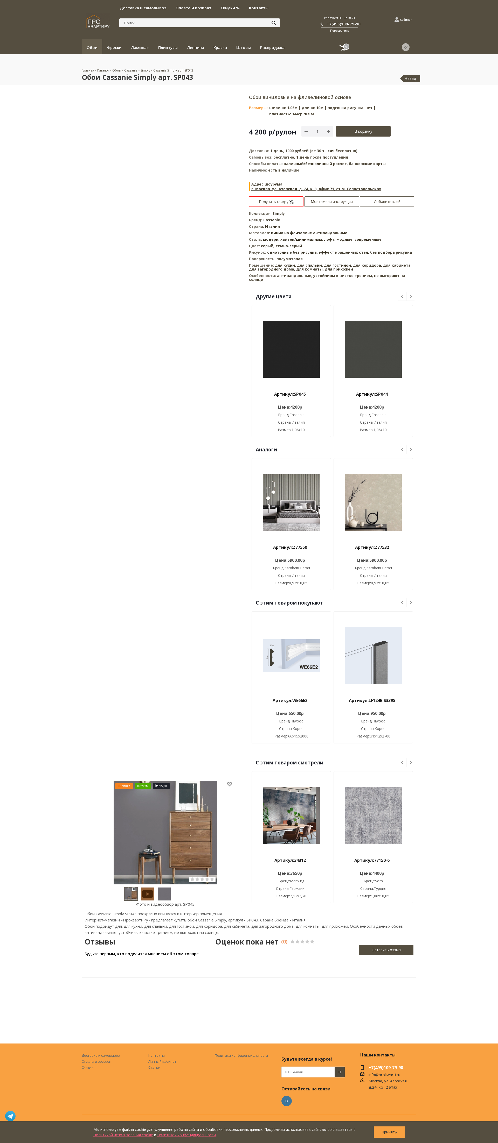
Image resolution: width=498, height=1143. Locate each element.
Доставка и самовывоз (101, 1055)
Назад (410, 78)
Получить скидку (274, 201)
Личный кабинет (162, 1061)
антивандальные (330, 232)
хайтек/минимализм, (302, 239)
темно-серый (288, 245)
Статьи (154, 1067)
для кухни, (285, 265)
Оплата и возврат (97, 1061)
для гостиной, (338, 265)
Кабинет (406, 20)
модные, (345, 239)
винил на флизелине (291, 232)
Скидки (88, 1067)
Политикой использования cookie (123, 1134)
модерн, (271, 239)
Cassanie (271, 219)
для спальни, (310, 265)
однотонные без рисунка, (293, 252)
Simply (279, 213)
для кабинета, (397, 265)
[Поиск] (273, 22)
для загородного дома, (272, 269)
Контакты (156, 1055)
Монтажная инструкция (332, 201)
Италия (272, 226)
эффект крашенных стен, (344, 252)
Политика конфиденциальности (241, 1055)
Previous (402, 296)
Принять (389, 1132)
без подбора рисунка (391, 252)
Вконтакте (286, 1101)
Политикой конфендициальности (186, 1134)
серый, (268, 245)
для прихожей (339, 269)
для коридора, (367, 265)
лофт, (330, 239)
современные (368, 239)
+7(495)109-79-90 (344, 23)
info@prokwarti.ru (384, 1074)
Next (410, 296)
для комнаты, (310, 269)
